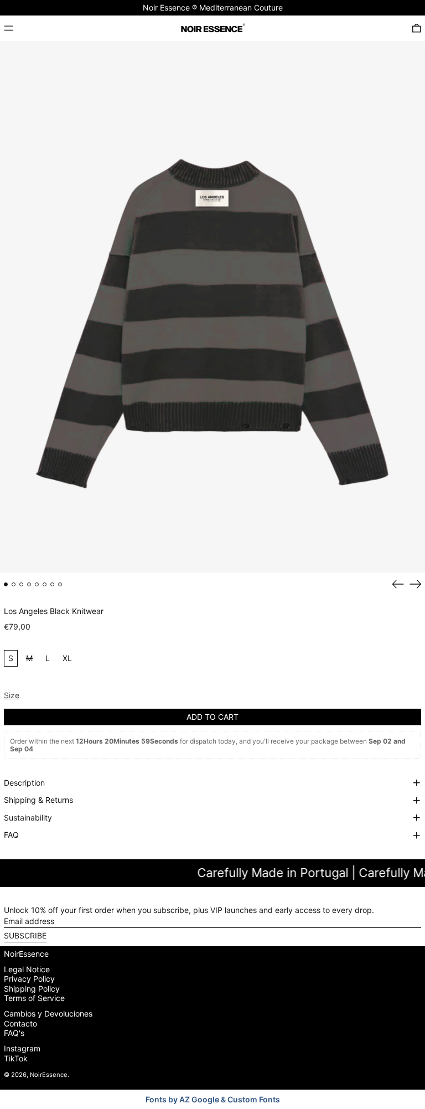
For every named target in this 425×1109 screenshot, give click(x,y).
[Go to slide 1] (6, 584)
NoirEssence (26, 953)
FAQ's (14, 1033)
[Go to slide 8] (60, 584)
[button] (417, 28)
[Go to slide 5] (37, 584)
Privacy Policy (29, 978)
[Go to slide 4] (29, 584)
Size (11, 695)
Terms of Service (34, 998)
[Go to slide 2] (13, 584)
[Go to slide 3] (21, 584)
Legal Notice (27, 969)
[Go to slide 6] (44, 584)
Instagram (22, 1049)
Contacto (20, 1023)
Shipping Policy (32, 988)
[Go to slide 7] (52, 584)
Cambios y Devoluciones (48, 1013)
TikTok (16, 1058)
